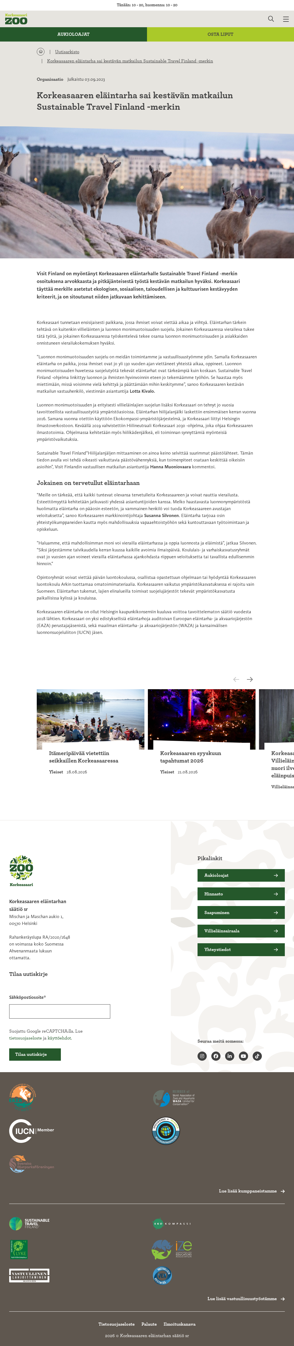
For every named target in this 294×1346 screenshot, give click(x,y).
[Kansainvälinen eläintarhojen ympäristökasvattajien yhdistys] (172, 1249)
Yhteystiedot (217, 949)
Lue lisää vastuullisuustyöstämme (242, 1298)
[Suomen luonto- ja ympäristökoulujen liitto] (29, 1249)
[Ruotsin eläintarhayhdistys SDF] (31, 1164)
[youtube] (243, 1056)
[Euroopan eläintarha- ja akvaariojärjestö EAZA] (31, 1098)
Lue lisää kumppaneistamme (248, 1191)
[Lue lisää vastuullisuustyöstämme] (31, 1131)
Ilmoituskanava (180, 1324)
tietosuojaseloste (25, 1038)
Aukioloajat (73, 34)
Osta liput (220, 34)
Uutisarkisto (67, 52)
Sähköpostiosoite (26, 997)
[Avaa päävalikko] (288, 19)
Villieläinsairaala (221, 931)
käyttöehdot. (60, 1038)
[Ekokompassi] (172, 1224)
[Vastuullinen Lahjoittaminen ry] (29, 1275)
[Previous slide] (241, 679)
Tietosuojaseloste (116, 1324)
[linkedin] (229, 1056)
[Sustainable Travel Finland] (29, 1224)
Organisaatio (50, 79)
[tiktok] (257, 1056)
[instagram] (202, 1056)
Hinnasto (213, 894)
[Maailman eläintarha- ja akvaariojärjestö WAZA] (174, 1098)
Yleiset (56, 772)
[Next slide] (251, 679)
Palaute (149, 1324)
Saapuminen (216, 912)
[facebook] (215, 1056)
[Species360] (174, 1131)
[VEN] (172, 1275)
